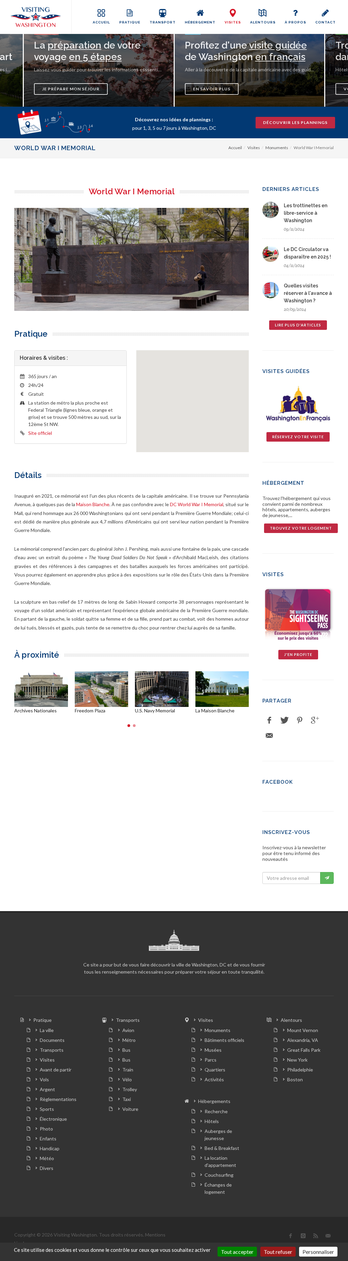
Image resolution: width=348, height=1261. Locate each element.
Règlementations (58, 1099)
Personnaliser (318, 1251)
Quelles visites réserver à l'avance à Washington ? (308, 293)
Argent (47, 1089)
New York (297, 1060)
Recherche (216, 1111)
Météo (47, 1158)
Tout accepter (237, 1251)
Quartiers (215, 1069)
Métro (129, 1040)
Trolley (129, 1089)
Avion (128, 1030)
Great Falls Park (303, 1050)
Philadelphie (300, 1069)
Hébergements (214, 1101)
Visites (253, 147)
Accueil (235, 147)
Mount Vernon (302, 1030)
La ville (47, 1030)
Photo (46, 1129)
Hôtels (212, 1121)
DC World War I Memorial (196, 504)
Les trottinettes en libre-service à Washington (305, 213)
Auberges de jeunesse (218, 1134)
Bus (126, 1050)
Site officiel (40, 433)
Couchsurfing (219, 1175)
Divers (46, 1168)
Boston (295, 1079)
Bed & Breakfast (222, 1148)
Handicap (49, 1148)
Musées (213, 1050)
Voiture (130, 1109)
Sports (47, 1109)
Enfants (48, 1138)
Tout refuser (278, 1251)
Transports (52, 1050)
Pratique (42, 1020)
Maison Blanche (92, 504)
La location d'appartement (220, 1161)
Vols (44, 1079)
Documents (52, 1040)
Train (127, 1069)
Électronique (53, 1119)
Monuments (276, 147)
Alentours (291, 1020)
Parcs (210, 1060)
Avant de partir (55, 1069)
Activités (214, 1079)
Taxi (126, 1099)
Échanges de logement (218, 1188)
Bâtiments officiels (224, 1040)
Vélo (127, 1079)
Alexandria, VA (302, 1040)
